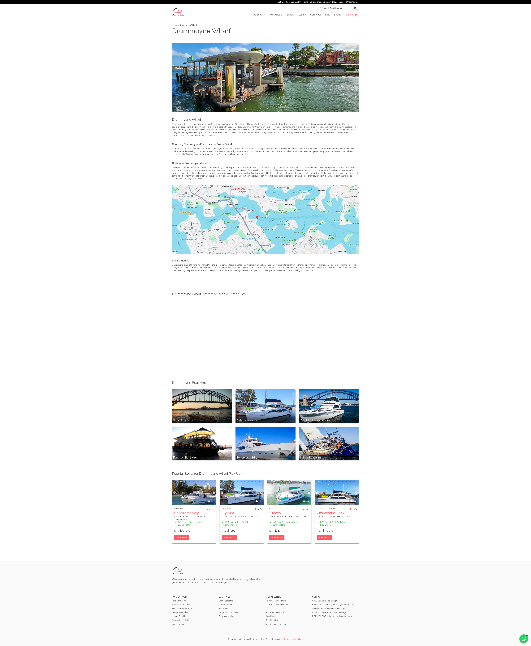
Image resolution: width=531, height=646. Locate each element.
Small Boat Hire (226, 601)
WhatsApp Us (352, 2)
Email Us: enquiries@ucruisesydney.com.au (323, 2)
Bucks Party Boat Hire (182, 608)
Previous (174, 492)
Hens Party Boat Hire (181, 605)
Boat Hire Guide (273, 620)
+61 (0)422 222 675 (329, 601)
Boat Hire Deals (179, 624)
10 (255, 481)
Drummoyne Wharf (188, 25)
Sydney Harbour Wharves (340, 616)
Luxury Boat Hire (179, 616)
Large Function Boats (228, 612)
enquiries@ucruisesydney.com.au (338, 605)
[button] (259, 14)
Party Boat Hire (179, 601)
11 (259, 481)
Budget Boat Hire (180, 612)
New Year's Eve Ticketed (277, 605)
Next (213, 492)
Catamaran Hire (226, 605)
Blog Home (271, 616)
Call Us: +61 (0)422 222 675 (289, 2)
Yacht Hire (223, 608)
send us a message (336, 608)
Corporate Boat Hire (181, 620)
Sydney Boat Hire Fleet (276, 624)
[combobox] (339, 8)
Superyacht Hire (226, 616)
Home (174, 25)
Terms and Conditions (294, 639)
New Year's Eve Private (276, 601)
